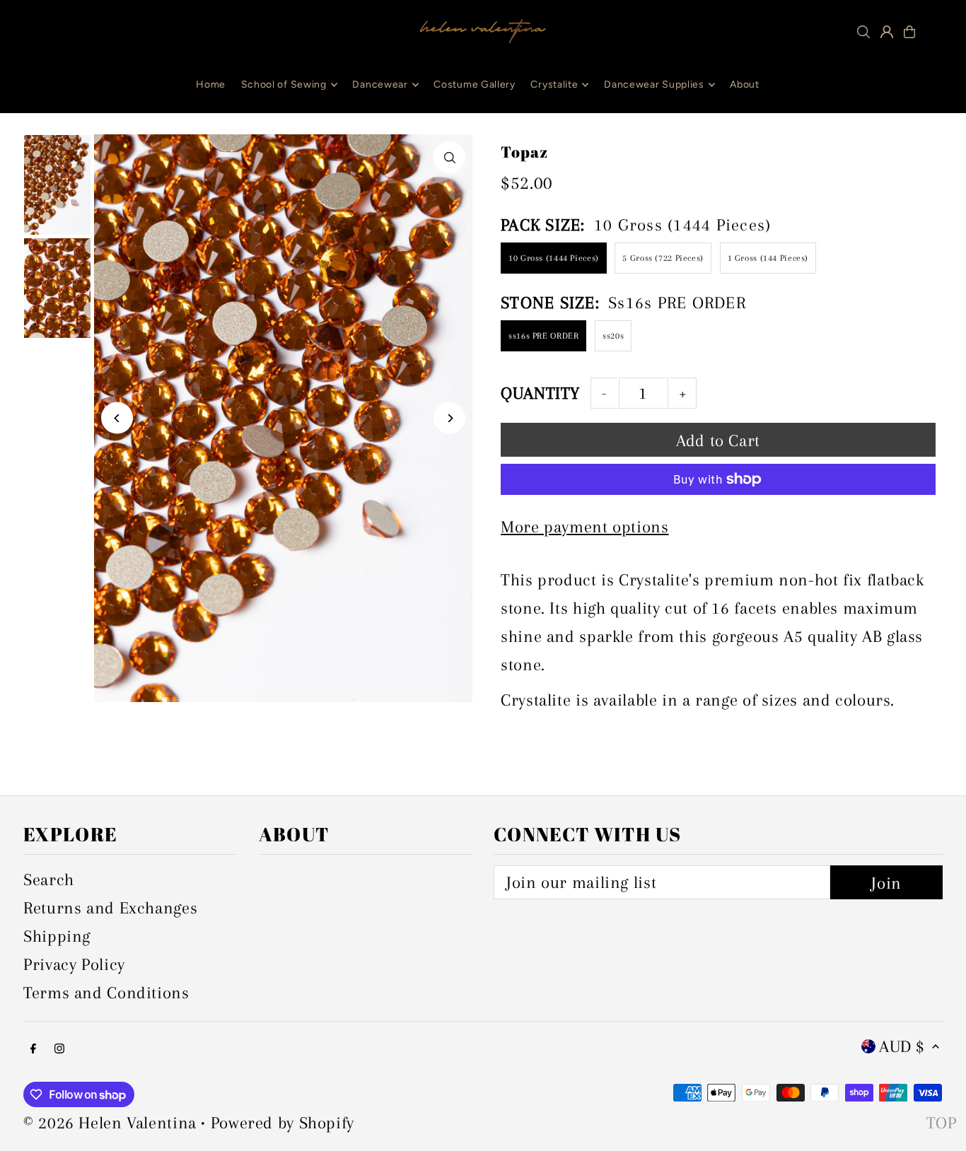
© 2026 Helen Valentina (110, 1123)
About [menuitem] (745, 84)
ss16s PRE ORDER (543, 336)
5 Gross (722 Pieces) (663, 258)
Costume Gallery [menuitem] (474, 84)
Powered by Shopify (282, 1123)
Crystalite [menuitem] (554, 84)
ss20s (613, 336)
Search (48, 879)
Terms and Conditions (106, 993)
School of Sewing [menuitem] (284, 84)
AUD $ (902, 1046)
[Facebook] (33, 1048)
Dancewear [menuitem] (379, 84)
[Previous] (117, 418)
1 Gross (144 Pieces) (768, 258)
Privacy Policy (74, 964)
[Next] (449, 418)
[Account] (886, 31)
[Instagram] (59, 1048)
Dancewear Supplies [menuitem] (654, 84)
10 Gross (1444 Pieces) (553, 258)
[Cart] (909, 31)
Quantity (540, 393)
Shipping (57, 936)
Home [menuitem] (211, 84)
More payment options (585, 527)
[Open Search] (863, 31)
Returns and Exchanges (110, 908)
